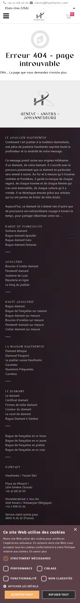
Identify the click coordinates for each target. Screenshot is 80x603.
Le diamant (12, 396)
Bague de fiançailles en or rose (25, 450)
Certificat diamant (16, 400)
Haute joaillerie (19, 301)
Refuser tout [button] (59, 594)
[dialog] (40, 564)
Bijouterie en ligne (17, 280)
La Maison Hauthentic (24, 346)
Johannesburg (40, 118)
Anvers (49, 114)
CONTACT (12, 467)
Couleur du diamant (18, 409)
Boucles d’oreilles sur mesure (24, 320)
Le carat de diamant (18, 414)
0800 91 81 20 (14, 518)
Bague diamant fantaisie (20, 245)
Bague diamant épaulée (20, 236)
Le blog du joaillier (17, 285)
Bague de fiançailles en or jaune (25, 441)
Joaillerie (14, 261)
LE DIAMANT (15, 391)
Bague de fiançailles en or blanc (25, 436)
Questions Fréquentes (19, 369)
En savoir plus (38, 551)
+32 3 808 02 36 (15, 506)
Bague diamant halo (18, 240)
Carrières (11, 374)
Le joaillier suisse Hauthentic (23, 360)
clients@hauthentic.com (51, 3)
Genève (28, 114)
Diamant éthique (16, 351)
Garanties (11, 365)
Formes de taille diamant (21, 405)
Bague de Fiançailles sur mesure (26, 311)
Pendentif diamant (17, 271)
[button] (40, 586)
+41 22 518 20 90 (17, 3)
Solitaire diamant (16, 231)
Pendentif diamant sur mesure (24, 325)
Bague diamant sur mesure (22, 316)
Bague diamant (15, 306)
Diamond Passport (17, 356)
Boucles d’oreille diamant (21, 266)
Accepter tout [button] (22, 594)
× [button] (75, 529)
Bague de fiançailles (23, 226)
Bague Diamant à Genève (21, 419)
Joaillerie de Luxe (16, 276)
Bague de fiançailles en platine (25, 445)
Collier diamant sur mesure (22, 329)
